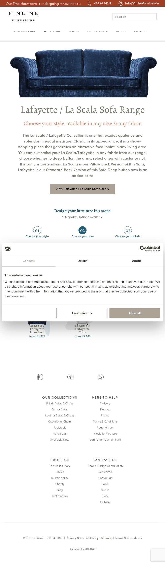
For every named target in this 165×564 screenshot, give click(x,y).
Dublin (105, 490)
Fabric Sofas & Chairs (59, 403)
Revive (60, 472)
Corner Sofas (60, 409)
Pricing (105, 415)
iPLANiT (90, 549)
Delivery (105, 403)
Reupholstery (105, 427)
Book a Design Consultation (105, 466)
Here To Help (105, 397)
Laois (105, 484)
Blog (60, 490)
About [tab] (136, 260)
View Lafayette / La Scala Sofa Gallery (82, 189)
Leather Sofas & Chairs (59, 415)
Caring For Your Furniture (105, 439)
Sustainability (59, 478)
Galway (105, 502)
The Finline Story (59, 466)
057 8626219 (102, 3)
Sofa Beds (59, 433)
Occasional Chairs (59, 421)
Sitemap (106, 538)
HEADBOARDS (52, 31)
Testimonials (60, 496)
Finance (105, 409)
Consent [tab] (29, 260)
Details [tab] (83, 260)
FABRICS (74, 31)
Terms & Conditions (105, 421)
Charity (59, 484)
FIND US (121, 31)
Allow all (135, 313)
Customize (79, 313)
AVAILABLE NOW (97, 31)
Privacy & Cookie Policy (82, 538)
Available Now (60, 439)
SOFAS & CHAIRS (24, 31)
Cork (105, 496)
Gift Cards (105, 472)
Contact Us (105, 460)
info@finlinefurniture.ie (142, 3)
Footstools (60, 427)
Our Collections (59, 397)
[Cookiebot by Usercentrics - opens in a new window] (142, 249)
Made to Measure (105, 433)
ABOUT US (140, 31)
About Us (60, 460)
